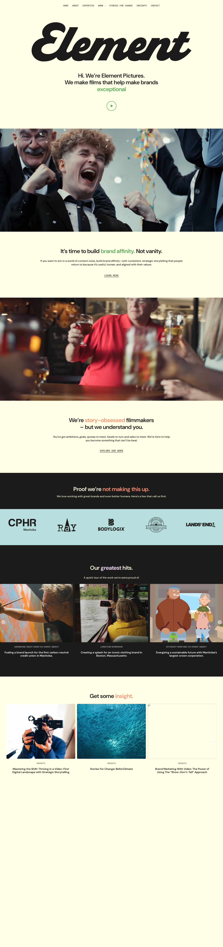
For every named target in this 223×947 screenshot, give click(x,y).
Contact (155, 5)
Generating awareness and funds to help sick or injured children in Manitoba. (186, 654)
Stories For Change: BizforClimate (40, 769)
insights (41, 763)
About (75, 5)
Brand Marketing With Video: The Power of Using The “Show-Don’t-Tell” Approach (111, 770)
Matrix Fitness (111, 647)
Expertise (88, 5)
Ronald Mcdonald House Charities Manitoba (187, 647)
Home (65, 5)
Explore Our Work (111, 450)
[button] (3, 622)
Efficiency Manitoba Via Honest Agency (36, 647)
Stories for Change (121, 5)
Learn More (111, 275)
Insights (142, 5)
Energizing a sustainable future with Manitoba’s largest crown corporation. (36, 654)
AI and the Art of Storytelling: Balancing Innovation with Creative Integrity (182, 770)
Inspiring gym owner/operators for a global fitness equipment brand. (111, 654)
